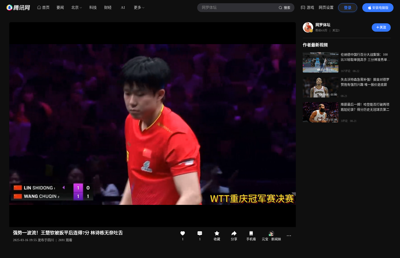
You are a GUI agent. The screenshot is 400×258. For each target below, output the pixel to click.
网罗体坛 (323, 25)
